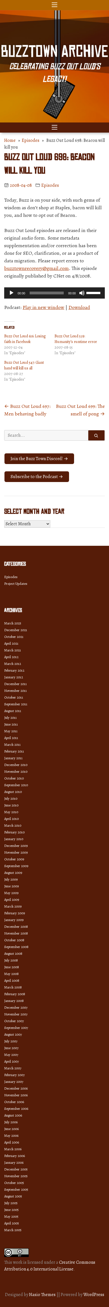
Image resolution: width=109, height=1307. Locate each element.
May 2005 (11, 1216)
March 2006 (13, 1149)
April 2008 (11, 980)
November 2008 (16, 933)
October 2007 (14, 1021)
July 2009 (11, 879)
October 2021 (13, 636)
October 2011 (13, 697)
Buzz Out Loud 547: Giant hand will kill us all (24, 365)
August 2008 (13, 953)
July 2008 (11, 960)
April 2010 (11, 818)
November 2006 (16, 1095)
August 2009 (13, 872)
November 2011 (15, 690)
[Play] (11, 293)
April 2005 (11, 1223)
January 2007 (13, 1081)
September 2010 (16, 785)
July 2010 (10, 798)
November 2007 (15, 1014)
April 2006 (11, 1142)
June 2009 (11, 886)
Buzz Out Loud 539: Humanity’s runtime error (75, 338)
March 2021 (12, 650)
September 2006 (16, 1108)
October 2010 (14, 778)
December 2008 (16, 926)
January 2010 (13, 839)
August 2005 (13, 1196)
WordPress (93, 1295)
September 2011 (15, 704)
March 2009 (13, 906)
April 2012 (11, 656)
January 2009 (13, 919)
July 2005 (11, 1203)
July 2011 (10, 717)
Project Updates (15, 583)
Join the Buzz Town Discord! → (39, 459)
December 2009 (16, 845)
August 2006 (13, 1115)
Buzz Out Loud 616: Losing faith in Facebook (25, 338)
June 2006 (11, 1128)
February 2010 (14, 832)
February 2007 (14, 1074)
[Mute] (82, 293)
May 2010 (11, 812)
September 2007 (16, 1027)
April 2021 (11, 643)
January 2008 (14, 1000)
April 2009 (11, 899)
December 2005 (16, 1169)
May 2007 (11, 1054)
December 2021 (15, 630)
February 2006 (14, 1155)
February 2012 (14, 670)
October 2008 (14, 940)
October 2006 (14, 1101)
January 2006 (13, 1162)
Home (10, 140)
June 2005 (11, 1209)
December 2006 (16, 1088)
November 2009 (16, 852)
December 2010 (15, 764)
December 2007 (15, 1007)
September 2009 (16, 865)
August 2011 (12, 710)
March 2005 (13, 1230)
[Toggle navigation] (54, 5)
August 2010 (13, 791)
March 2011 (12, 744)
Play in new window (43, 307)
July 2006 (11, 1122)
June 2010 (11, 805)
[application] (54, 293)
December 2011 (15, 683)
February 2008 (14, 994)
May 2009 (11, 892)
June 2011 (11, 724)
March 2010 (12, 825)
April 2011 (11, 737)
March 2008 (13, 987)
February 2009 (14, 913)
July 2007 (10, 1041)
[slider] (94, 292)
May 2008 (11, 973)
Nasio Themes (42, 1295)
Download (79, 307)
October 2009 (14, 859)
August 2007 (13, 1034)
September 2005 (16, 1189)
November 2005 (16, 1176)
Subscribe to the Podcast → (37, 477)
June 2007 (11, 1047)
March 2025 (12, 623)
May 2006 (11, 1135)
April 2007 (11, 1061)
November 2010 (15, 771)
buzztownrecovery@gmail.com (36, 268)
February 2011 (14, 751)
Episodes (30, 140)
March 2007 (12, 1068)
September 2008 (16, 946)
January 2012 (13, 677)
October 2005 (14, 1182)
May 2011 (11, 731)
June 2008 (11, 967)
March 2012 (12, 663)
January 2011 (13, 758)
